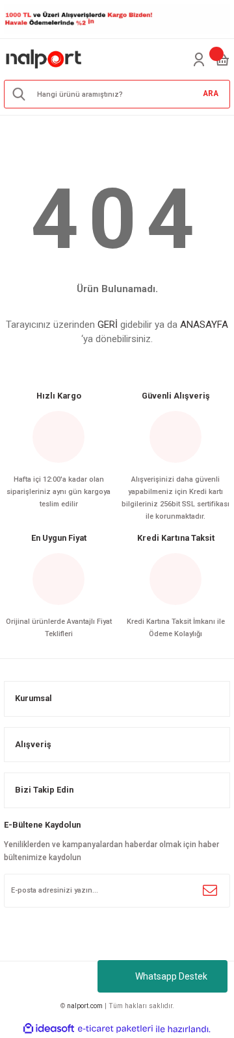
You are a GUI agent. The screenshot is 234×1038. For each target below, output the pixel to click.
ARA (210, 93)
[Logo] (44, 59)
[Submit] (210, 891)
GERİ (108, 324)
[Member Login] (199, 60)
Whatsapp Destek (171, 976)
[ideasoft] (49, 1029)
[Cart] (222, 60)
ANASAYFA (204, 324)
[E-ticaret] (115, 1028)
